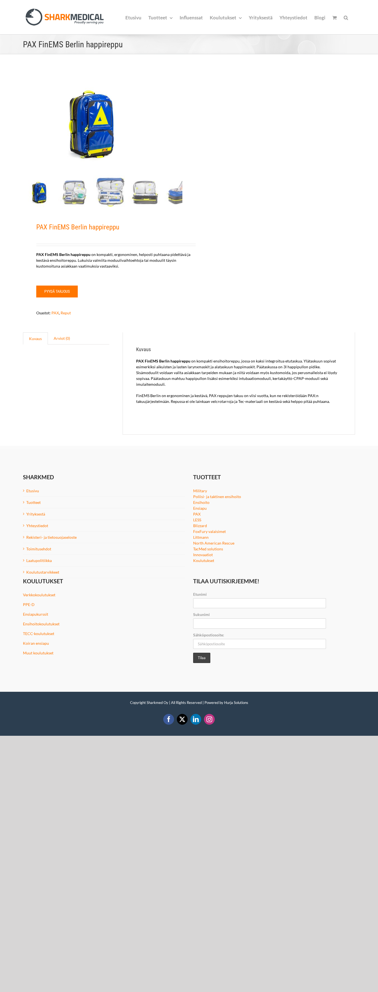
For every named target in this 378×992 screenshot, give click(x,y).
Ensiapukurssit (35, 614)
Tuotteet (33, 502)
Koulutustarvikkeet (42, 572)
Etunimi (200, 594)
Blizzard (200, 525)
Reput (66, 312)
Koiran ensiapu (36, 643)
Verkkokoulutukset (39, 594)
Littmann (201, 537)
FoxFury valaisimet (209, 531)
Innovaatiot (203, 554)
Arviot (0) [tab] (62, 338)
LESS (197, 519)
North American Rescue (213, 543)
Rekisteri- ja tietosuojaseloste (51, 537)
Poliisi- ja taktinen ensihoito (217, 496)
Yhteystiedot (37, 525)
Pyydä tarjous (57, 291)
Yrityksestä (35, 514)
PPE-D (29, 604)
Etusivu (32, 490)
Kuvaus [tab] (35, 338)
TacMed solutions (208, 548)
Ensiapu (200, 508)
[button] (346, 17)
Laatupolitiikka (39, 560)
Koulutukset (203, 560)
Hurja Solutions (236, 702)
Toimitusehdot (38, 548)
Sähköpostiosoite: (208, 635)
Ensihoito (201, 502)
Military (200, 490)
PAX (55, 312)
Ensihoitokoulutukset (41, 623)
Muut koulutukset (38, 653)
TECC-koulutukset (38, 633)
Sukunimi (201, 614)
